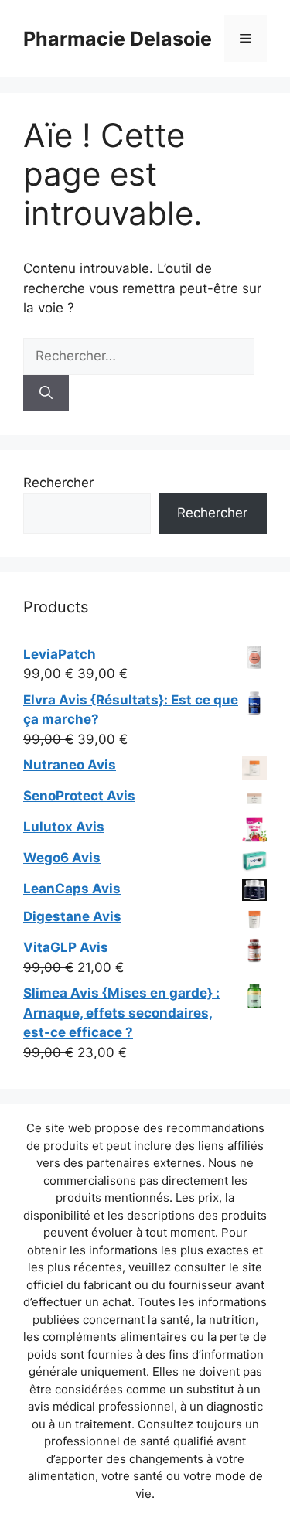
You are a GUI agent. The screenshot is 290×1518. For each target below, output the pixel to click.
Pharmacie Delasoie (117, 38)
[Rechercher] (46, 393)
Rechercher (58, 482)
